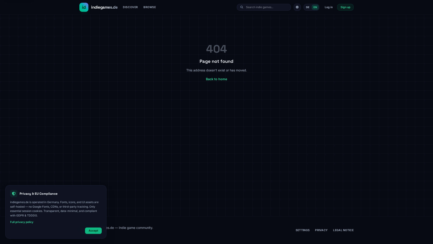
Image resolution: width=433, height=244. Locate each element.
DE (307, 7)
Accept (93, 230)
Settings (303, 230)
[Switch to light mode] (297, 7)
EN (315, 7)
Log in (329, 7)
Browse (149, 7)
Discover (130, 7)
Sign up (345, 7)
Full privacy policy (21, 222)
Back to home (216, 79)
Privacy (321, 230)
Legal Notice (343, 230)
